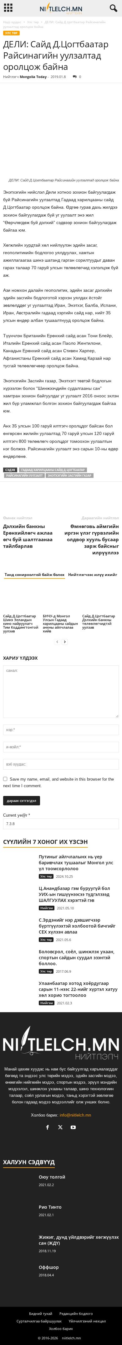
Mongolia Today (33, 76)
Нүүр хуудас (12, 22)
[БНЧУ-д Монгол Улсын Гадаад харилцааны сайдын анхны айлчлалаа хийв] (61, 599)
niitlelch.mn (71, 1338)
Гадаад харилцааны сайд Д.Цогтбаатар (53, 470)
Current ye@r (16, 815)
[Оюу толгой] (18, 1185)
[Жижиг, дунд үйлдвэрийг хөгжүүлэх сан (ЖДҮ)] (18, 1246)
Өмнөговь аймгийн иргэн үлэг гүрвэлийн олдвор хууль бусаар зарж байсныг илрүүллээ (91, 539)
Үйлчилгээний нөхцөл (87, 1321)
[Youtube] (74, 1128)
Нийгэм (46, 908)
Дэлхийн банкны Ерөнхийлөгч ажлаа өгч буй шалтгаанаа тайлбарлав (28, 536)
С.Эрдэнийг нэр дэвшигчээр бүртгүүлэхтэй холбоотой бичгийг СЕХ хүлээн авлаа (77, 926)
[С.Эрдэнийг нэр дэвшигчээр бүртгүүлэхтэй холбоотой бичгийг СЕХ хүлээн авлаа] (18, 928)
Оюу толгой (52, 1177)
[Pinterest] (38, 92)
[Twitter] (24, 92)
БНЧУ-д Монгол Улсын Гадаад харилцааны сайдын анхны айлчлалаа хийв (60, 623)
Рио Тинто (50, 1207)
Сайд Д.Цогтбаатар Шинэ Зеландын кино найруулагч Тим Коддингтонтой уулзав (20, 623)
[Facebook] (9, 92)
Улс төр (33, 22)
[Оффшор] (18, 1276)
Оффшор (49, 1267)
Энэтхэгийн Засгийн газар (69, 476)
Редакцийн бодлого (76, 1313)
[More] (67, 92)
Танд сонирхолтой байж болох (34, 574)
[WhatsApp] (52, 92)
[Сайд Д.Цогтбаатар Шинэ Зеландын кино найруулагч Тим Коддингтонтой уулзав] (21, 599)
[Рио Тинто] (18, 1215)
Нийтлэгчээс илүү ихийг (92, 574)
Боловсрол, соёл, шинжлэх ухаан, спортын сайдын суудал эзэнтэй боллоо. (76, 957)
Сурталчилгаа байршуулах (39, 1321)
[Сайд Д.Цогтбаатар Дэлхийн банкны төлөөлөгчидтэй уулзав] (100, 599)
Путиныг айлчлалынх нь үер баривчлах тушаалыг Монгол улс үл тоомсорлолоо (76, 862)
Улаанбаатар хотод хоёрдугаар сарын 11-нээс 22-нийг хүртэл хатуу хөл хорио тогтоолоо (78, 989)
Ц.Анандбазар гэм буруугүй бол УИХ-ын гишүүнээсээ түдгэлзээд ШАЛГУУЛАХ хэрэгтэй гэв (74, 894)
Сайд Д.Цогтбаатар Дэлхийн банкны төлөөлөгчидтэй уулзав (98, 622)
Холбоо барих (61, 1328)
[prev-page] (57, 641)
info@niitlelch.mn (75, 1115)
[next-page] (65, 641)
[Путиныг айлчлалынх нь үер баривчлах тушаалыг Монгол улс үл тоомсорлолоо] (18, 865)
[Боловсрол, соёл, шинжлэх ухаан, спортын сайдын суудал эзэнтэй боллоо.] (18, 958)
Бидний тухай (40, 1313)
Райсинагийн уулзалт (24, 476)
